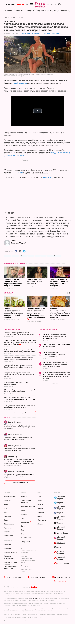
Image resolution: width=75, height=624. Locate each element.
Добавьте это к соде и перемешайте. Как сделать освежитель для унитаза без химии (20, 351)
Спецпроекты (26, 542)
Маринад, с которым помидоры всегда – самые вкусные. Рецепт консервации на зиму (54, 336)
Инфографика (9, 532)
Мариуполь (42, 520)
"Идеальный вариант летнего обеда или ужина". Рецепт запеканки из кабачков (18, 358)
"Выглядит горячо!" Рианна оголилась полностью (35, 281)
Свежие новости (12, 329)
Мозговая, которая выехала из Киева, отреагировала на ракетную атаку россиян (19, 398)
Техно (6, 520)
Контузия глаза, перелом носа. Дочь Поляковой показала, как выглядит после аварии (19, 374)
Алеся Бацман (63, 533)
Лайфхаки (63, 11)
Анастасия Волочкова (54, 256)
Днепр (40, 516)
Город (39, 492)
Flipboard (61, 543)
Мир (5, 508)
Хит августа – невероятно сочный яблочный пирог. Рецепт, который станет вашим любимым (60, 313)
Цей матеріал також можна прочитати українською (42, 33)
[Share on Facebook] (16, 251)
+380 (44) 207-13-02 (38, 577)
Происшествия (9, 528)
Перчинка (41, 11)
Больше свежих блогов (20, 482)
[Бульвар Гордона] (40, 4)
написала (47, 177)
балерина (24, 256)
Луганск (40, 524)
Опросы (24, 534)
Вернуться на (10, 4)
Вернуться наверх (60, 581)
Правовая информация (9, 557)
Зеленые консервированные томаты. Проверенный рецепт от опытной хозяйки (13, 313)
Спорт (6, 512)
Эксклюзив (25, 522)
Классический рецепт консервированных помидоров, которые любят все (54, 354)
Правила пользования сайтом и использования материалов (28, 550)
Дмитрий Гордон (61, 498)
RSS (59, 547)
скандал (7, 256)
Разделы (23, 492)
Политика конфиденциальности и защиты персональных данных (28, 559)
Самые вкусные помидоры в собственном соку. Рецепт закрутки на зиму (19, 406)
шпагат (31, 256)
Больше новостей (20, 413)
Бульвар (13, 17)
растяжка (15, 256)
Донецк (40, 508)
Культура (7, 516)
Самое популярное (48, 329)
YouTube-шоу (26, 538)
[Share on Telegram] (24, 251)
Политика (7, 500)
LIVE (22, 518)
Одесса (40, 504)
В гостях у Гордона (28, 506)
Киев (39, 496)
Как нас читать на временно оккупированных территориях (10, 565)
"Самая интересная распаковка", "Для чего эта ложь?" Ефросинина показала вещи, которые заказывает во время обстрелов (57, 375)
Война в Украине (10, 496)
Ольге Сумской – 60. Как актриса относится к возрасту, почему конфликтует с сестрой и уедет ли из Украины (37, 313)
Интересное (8, 536)
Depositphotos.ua (33, 598)
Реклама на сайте (10, 552)
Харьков (41, 512)
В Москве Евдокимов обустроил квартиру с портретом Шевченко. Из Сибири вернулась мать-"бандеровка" (20, 426)
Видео (23, 530)
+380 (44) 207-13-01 (14, 577)
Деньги (7, 504)
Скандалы (30, 11)
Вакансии (7, 544)
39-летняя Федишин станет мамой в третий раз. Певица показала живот (19, 391)
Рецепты (53, 11)
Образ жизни (9, 524)
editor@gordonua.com (63, 577)
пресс (43, 256)
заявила (19, 173)
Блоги (7, 417)
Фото (23, 526)
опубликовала (20, 83)
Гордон (6, 17)
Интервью (19, 11)
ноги (37, 256)
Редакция (7, 548)
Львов (40, 500)
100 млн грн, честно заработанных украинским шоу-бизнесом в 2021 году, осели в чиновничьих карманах (19, 475)
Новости (8, 11)
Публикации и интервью (26, 501)
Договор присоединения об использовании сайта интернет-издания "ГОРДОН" (28, 568)
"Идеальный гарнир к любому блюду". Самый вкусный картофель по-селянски (18, 366)
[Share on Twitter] (20, 251)
